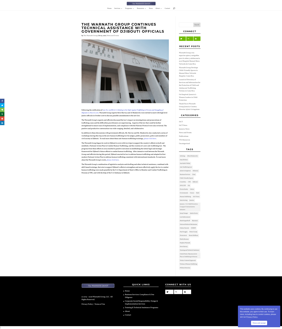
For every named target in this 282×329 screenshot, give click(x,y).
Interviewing (183, 200)
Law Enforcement (185, 217)
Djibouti (195, 182)
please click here (150, 139)
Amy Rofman (184, 160)
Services (117, 8)
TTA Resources (184, 140)
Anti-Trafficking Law (186, 167)
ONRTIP (193, 228)
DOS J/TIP (183, 185)
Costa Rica (183, 182)
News (151, 8)
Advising (182, 156)
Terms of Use (100, 304)
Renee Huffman (193, 235)
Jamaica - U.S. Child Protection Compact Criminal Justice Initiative (189, 207)
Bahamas (195, 171)
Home (109, 8)
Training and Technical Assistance (189, 250)
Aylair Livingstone (185, 171)
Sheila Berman (184, 239)
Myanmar (195, 221)
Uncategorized (184, 143)
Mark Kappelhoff (185, 221)
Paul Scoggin (183, 232)
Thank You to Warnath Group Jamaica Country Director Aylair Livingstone (189, 107)
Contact (167, 8)
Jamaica (191, 200)
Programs (128, 8)
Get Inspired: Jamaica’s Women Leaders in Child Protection (188, 97)
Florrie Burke (184, 189)
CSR (189, 182)
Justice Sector (194, 213)
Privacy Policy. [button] (252, 317)
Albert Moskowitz (192, 156)
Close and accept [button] (259, 323)
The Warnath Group (90, 36)
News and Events (113, 36)
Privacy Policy (87, 304)
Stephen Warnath (185, 243)
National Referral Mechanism (188, 224)
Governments (184, 193)
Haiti (197, 193)
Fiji (189, 185)
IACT (181, 122)
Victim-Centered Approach (188, 260)
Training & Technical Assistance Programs (141, 307)
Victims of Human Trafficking (188, 264)
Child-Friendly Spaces (186, 178)
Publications (183, 136)
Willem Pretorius (185, 268)
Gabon (192, 189)
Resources (140, 8)
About (157, 8)
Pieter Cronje (193, 232)
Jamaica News (184, 129)
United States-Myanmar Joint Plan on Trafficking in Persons (188, 255)
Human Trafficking (185, 197)
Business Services (185, 174)
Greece (192, 193)
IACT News (183, 125)
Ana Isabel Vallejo (185, 163)
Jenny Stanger (184, 213)
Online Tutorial (184, 228)
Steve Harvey (184, 246)
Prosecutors (183, 235)
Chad (193, 174)
